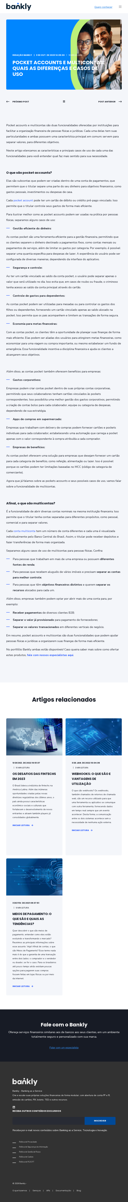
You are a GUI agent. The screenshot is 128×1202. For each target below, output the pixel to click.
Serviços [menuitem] (37, 1190)
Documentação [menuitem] (63, 1190)
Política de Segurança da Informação (33, 1147)
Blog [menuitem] (79, 1190)
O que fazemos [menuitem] (19, 1190)
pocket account (23, 200)
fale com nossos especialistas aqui (49, 655)
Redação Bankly (22, 55)
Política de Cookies (26, 1157)
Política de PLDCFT (26, 1162)
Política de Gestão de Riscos (29, 1152)
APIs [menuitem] (48, 1190)
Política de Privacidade (28, 1142)
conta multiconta (24, 531)
